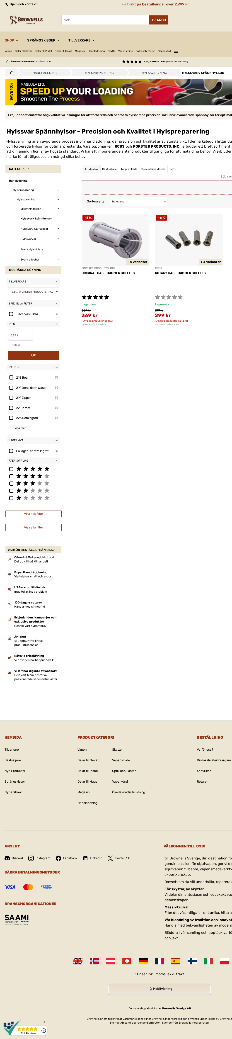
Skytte (111, 51)
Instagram (43, 858)
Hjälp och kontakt (23, 4)
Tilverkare (12, 750)
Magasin (80, 51)
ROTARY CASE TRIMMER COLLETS (180, 273)
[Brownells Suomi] (192, 961)
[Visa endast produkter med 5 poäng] (33, 468)
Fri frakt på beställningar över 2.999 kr (155, 4)
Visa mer (20, 428)
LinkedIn (96, 858)
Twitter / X (122, 858)
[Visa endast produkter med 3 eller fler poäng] (33, 483)
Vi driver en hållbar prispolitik (34, 660)
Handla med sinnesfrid (29, 606)
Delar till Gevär (23, 51)
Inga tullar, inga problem (30, 591)
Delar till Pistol (43, 51)
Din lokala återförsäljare (214, 760)
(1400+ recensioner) (166, 62)
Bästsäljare (13, 760)
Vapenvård (164, 51)
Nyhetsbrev (13, 792)
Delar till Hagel (63, 51)
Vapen (8, 51)
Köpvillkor (204, 771)
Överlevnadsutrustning (128, 792)
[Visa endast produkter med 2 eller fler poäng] (33, 490)
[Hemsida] (10, 72)
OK (33, 355)
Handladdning (96, 51)
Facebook (70, 858)
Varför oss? (205, 750)
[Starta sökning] (158, 19)
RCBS (120, 146)
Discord (17, 858)
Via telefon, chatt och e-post (33, 576)
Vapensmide (125, 51)
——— (176, 50)
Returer (202, 782)
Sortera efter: (96, 201)
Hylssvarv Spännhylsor (94, 324)
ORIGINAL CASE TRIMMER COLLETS (108, 273)
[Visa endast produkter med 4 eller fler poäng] (33, 475)
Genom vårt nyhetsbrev (30, 626)
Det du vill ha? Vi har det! (31, 561)
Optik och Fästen (145, 51)
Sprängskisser (41, 40)
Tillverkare (79, 40)
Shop (9, 40)
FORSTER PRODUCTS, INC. (156, 146)
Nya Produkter (15, 771)
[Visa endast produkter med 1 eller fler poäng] (33, 497)
